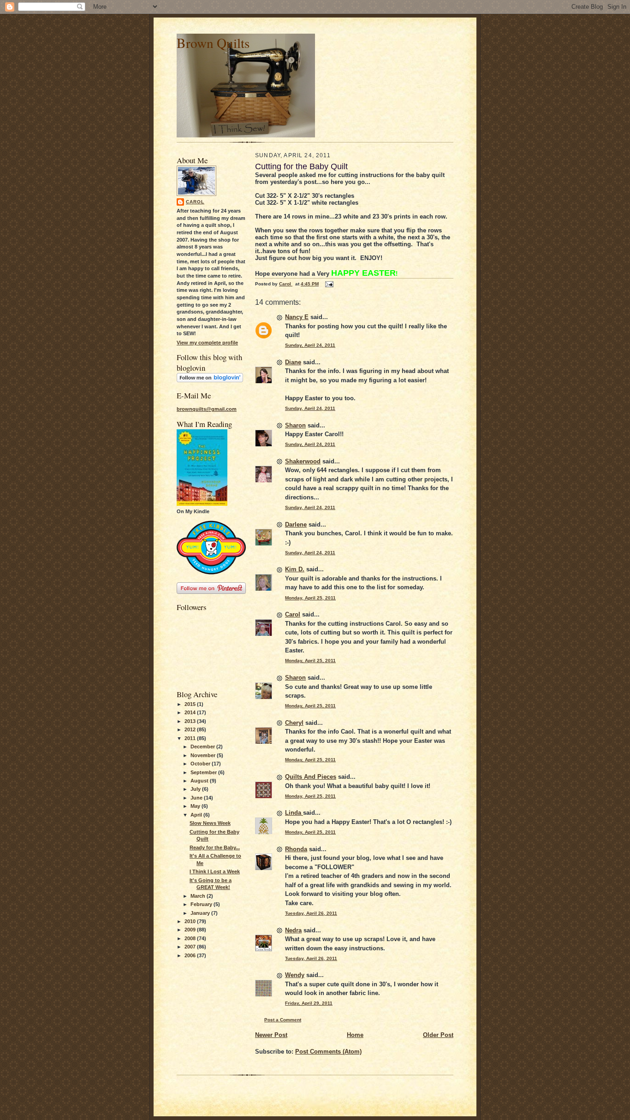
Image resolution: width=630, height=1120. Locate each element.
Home (355, 1034)
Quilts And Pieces (310, 776)
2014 (190, 712)
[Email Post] (329, 283)
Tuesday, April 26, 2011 (311, 913)
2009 (190, 929)
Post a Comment (282, 1019)
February (202, 904)
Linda (294, 812)
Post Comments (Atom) (328, 1051)
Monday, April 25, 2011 (310, 597)
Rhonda (296, 849)
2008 (190, 938)
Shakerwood (303, 461)
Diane (293, 362)
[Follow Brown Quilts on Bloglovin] (210, 380)
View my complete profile (207, 342)
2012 (190, 729)
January (200, 913)
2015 (190, 704)
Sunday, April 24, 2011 (310, 345)
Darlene (296, 524)
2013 (190, 721)
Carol (195, 201)
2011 (190, 738)
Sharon (295, 425)
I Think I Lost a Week (215, 871)
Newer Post (271, 1034)
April (196, 815)
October (201, 763)
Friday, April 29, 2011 (309, 1003)
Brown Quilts (213, 43)
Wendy (294, 975)
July (196, 789)
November (203, 755)
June (197, 797)
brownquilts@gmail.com (207, 409)
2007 (190, 946)
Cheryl (294, 722)
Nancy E (297, 317)
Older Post (438, 1034)
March (198, 896)
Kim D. (294, 569)
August (200, 780)
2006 (190, 955)
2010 (190, 921)
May (196, 806)
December (203, 746)
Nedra (293, 930)
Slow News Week (210, 823)
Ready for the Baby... (215, 847)
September (204, 772)
